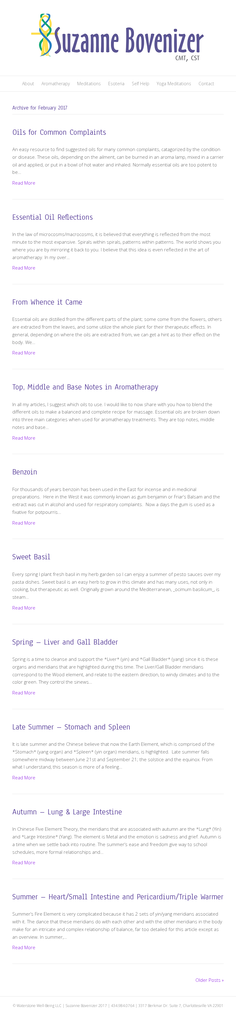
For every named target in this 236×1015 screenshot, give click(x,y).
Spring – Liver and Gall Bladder (65, 642)
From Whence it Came (47, 302)
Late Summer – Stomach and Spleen (71, 727)
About (28, 83)
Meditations (89, 83)
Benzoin (24, 472)
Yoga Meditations (174, 83)
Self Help (140, 83)
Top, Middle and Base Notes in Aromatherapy (85, 387)
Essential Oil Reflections (52, 217)
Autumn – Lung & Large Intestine (67, 812)
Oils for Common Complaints (59, 132)
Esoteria (116, 83)
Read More (23, 183)
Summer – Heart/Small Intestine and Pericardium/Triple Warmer (117, 897)
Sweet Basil (31, 557)
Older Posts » (209, 980)
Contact (206, 83)
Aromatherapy (55, 83)
